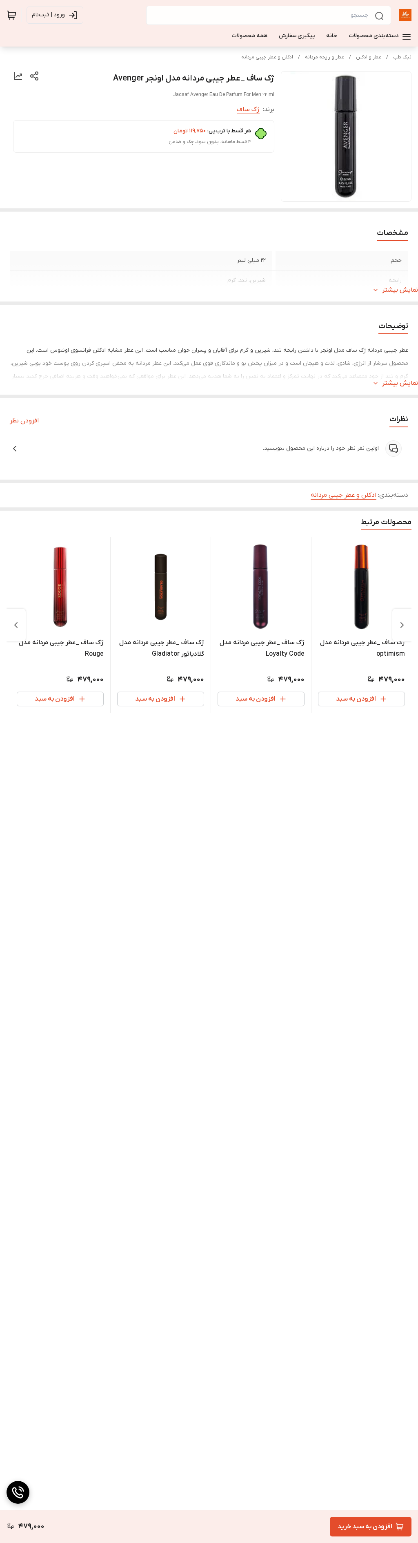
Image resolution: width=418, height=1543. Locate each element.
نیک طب (402, 57)
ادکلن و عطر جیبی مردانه (267, 57)
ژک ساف (248, 109)
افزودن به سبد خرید (365, 1527)
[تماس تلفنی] (18, 1492)
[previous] (402, 625)
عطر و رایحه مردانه (324, 57)
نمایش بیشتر (400, 290)
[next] (16, 625)
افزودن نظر (24, 421)
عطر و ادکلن (368, 57)
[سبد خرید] (11, 15)
